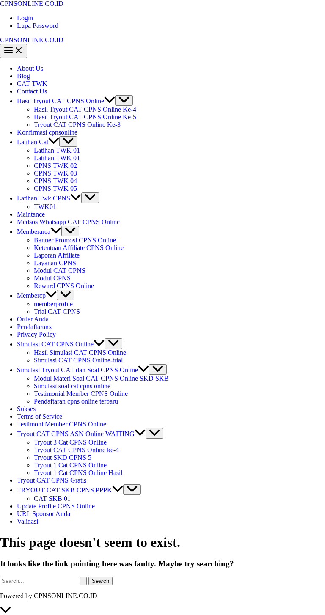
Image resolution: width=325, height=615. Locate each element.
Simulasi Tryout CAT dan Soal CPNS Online (77, 369)
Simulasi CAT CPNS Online (55, 344)
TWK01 (45, 206)
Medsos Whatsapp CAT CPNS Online (68, 221)
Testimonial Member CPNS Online (81, 393)
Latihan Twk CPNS (43, 198)
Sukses (26, 408)
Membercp (31, 295)
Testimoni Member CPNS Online (61, 424)
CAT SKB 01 (52, 498)
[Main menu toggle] (13, 51)
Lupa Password (37, 25)
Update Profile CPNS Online (56, 506)
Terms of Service (39, 416)
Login (25, 18)
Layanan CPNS (55, 262)
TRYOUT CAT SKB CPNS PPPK (64, 490)
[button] (109, 100)
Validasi (27, 521)
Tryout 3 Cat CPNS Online (70, 442)
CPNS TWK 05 (55, 188)
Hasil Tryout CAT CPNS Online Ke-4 (85, 109)
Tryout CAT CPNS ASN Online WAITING (76, 433)
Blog (23, 76)
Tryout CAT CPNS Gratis (51, 480)
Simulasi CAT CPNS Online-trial (78, 360)
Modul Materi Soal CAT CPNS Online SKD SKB (101, 378)
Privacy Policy (36, 334)
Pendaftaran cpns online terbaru (76, 401)
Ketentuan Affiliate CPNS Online (79, 247)
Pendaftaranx (34, 326)
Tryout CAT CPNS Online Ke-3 (77, 124)
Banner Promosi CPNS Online (75, 240)
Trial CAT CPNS (57, 311)
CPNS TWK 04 (55, 180)
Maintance (31, 214)
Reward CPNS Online (64, 285)
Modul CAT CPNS (59, 270)
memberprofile (53, 304)
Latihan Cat (32, 142)
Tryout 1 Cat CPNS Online (70, 465)
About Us (30, 68)
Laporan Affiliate (57, 255)
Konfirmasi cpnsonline (47, 132)
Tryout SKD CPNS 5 (62, 457)
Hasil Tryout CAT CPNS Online (60, 100)
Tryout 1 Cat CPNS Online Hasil (78, 472)
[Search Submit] (83, 581)
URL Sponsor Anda (43, 513)
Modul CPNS (52, 278)
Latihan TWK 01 (57, 150)
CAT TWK (32, 83)
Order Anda (33, 319)
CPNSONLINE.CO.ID (31, 3)
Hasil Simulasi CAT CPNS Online (80, 352)
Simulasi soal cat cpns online (72, 386)
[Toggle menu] (124, 100)
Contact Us (32, 91)
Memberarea (33, 231)
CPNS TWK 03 (55, 173)
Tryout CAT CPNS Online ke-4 (76, 449)
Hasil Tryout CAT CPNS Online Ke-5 (85, 117)
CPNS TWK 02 (55, 165)
